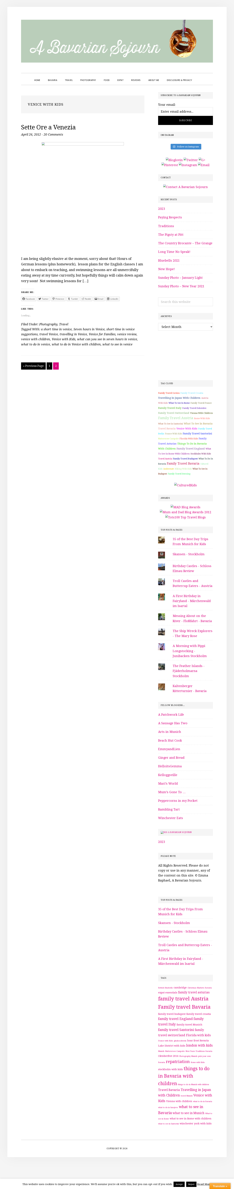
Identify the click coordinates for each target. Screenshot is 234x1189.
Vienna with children (201, 413)
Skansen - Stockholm (189, 554)
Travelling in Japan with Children (179, 397)
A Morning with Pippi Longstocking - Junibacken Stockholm (190, 651)
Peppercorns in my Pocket (178, 800)
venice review (127, 334)
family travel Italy (169, 408)
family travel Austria (175, 418)
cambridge (180, 987)
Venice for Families (102, 334)
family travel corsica (169, 393)
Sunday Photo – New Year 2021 (181, 286)
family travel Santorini (197, 433)
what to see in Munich (188, 1113)
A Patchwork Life (171, 714)
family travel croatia (191, 393)
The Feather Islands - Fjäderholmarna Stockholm (189, 671)
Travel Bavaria (167, 428)
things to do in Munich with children (193, 1084)
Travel (63, 324)
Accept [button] (179, 1184)
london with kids (199, 1045)
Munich (161, 1051)
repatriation (178, 1061)
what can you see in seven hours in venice (107, 339)
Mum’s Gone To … (172, 792)
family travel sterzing (179, 474)
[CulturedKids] (185, 485)
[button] (199, 77)
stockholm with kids (200, 454)
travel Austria (165, 459)
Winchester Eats (170, 818)
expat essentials (167, 992)
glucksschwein (180, 1041)
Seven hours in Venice (89, 329)
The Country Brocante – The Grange (185, 243)
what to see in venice (117, 344)
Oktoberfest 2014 (168, 1056)
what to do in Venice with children (76, 344)
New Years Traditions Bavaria (199, 1051)
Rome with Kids (202, 418)
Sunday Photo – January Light (180, 277)
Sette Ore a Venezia (48, 127)
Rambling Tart (169, 809)
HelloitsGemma (170, 766)
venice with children (35, 339)
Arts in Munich (169, 732)
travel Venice (48, 334)
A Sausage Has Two (172, 723)
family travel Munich (189, 1024)
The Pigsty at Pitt (170, 234)
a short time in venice (56, 329)
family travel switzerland (173, 413)
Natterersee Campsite (168, 438)
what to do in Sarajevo (168, 1107)
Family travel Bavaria (183, 463)
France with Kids (173, 434)
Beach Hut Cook (170, 740)
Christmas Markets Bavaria (200, 988)
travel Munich (187, 1096)
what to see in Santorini (170, 424)
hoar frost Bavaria (198, 1040)
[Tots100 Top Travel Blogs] (185, 517)
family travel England (191, 448)
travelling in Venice (73, 334)
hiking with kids (183, 469)
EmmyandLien (169, 749)
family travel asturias (194, 992)
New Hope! (166, 269)
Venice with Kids (63, 339)
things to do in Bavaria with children (184, 1076)
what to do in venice (35, 344)
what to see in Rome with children (190, 1118)
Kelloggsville (167, 775)
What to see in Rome (179, 403)
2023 (161, 209)
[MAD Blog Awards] (185, 507)
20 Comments (53, 134)
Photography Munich (188, 1056)
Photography (48, 324)
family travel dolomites (194, 408)
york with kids (203, 1123)
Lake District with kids (171, 1045)
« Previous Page (33, 367)
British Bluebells (165, 988)
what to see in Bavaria (198, 423)
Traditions (166, 226)
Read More (204, 1184)
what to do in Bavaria (202, 1101)
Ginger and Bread (171, 757)
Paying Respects (170, 217)
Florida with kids (189, 438)
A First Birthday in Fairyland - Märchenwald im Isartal (192, 601)
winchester (186, 1123)
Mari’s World (168, 783)
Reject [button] (191, 1184)
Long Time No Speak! (174, 252)
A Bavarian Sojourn (180, 832)
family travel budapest (185, 458)
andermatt (168, 469)
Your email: (167, 104)
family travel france (201, 403)
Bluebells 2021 (169, 260)
